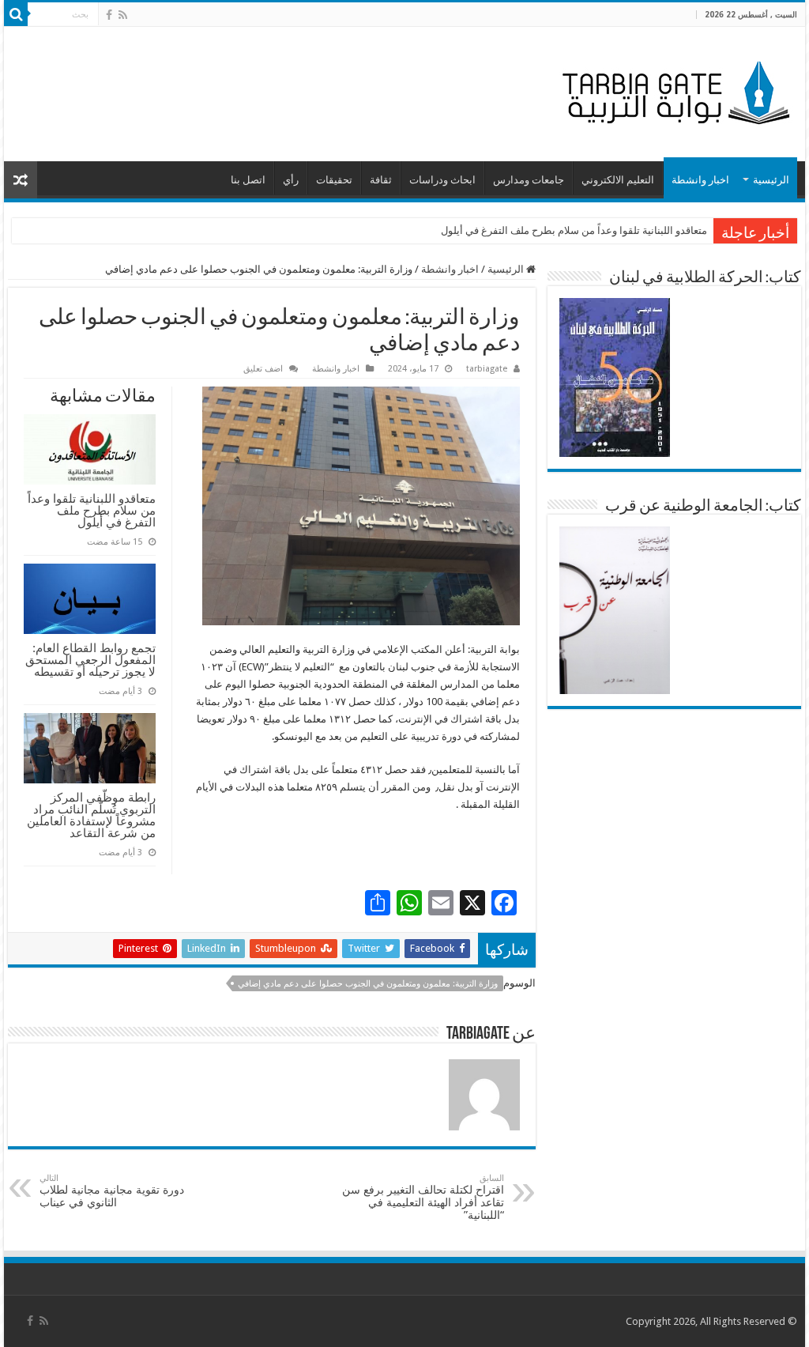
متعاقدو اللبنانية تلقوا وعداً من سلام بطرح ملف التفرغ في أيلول (574, 230)
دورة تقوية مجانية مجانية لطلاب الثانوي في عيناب (112, 1191)
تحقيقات (334, 180)
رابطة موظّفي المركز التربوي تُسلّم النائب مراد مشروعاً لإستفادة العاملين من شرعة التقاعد (91, 815)
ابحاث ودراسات (442, 180)
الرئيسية (771, 180)
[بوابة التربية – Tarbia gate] (673, 91)
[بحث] (16, 14)
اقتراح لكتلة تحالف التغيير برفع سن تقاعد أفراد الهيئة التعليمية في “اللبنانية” (423, 1197)
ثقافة (381, 180)
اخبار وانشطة (700, 180)
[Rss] (123, 15)
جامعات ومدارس (528, 180)
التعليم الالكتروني (617, 180)
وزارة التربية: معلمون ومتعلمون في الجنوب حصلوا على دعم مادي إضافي (368, 984)
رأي (291, 180)
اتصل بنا (248, 180)
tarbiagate (486, 369)
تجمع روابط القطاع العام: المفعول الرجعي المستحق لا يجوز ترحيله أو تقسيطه (90, 659)
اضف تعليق (263, 369)
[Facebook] (109, 15)
